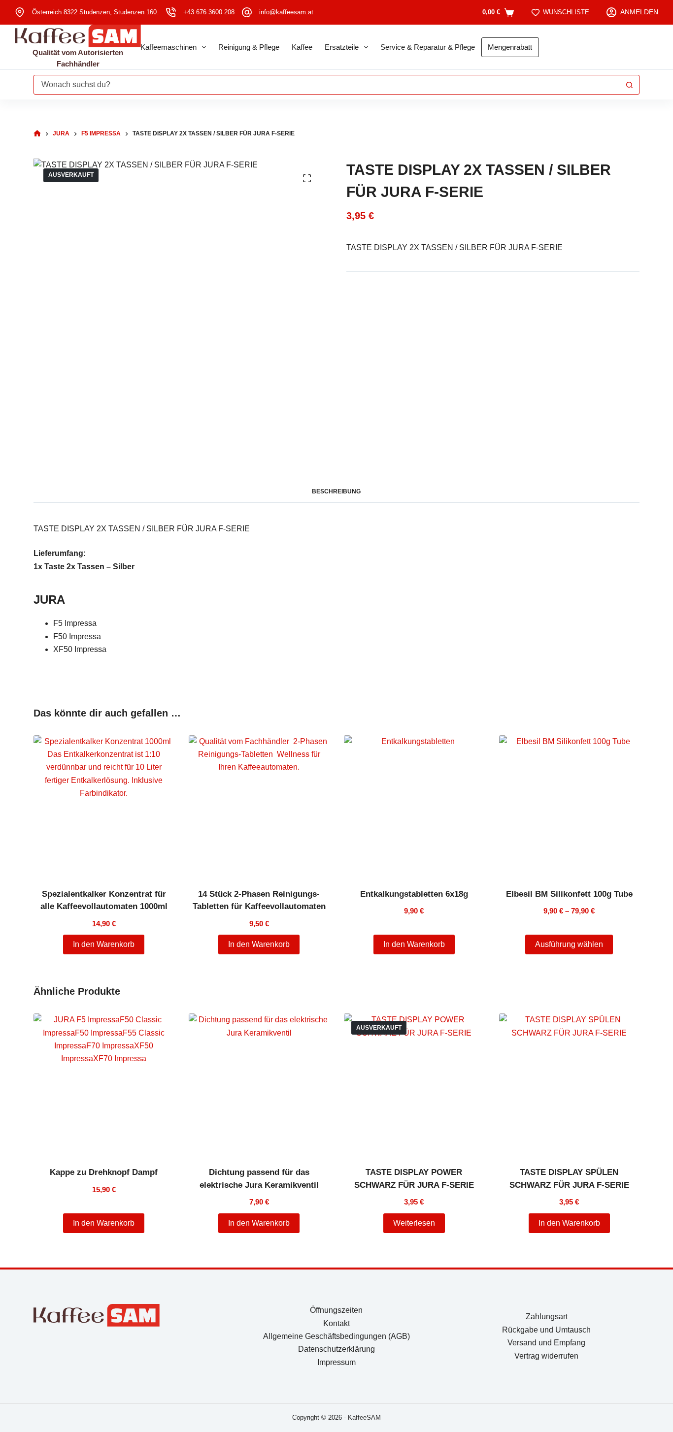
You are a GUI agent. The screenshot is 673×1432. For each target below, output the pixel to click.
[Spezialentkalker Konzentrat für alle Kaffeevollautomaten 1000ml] (104, 805)
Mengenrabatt (510, 47)
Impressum (336, 1362)
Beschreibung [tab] (336, 491)
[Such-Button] (629, 84)
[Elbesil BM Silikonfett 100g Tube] (569, 805)
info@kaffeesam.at (286, 12)
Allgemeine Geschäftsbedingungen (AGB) (336, 1336)
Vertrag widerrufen (546, 1356)
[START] (37, 133)
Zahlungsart (547, 1316)
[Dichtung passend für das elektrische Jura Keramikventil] (259, 1083)
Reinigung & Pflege (248, 47)
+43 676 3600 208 (209, 12)
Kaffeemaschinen (168, 47)
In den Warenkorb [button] (104, 944)
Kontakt (336, 1323)
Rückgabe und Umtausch (546, 1330)
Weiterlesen (414, 1223)
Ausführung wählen (569, 944)
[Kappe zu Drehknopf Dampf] (104, 1083)
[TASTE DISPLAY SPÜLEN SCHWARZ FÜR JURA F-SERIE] (569, 1083)
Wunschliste (566, 12)
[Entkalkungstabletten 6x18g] (414, 805)
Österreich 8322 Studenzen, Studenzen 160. (95, 12)
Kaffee (302, 47)
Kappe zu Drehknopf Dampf (104, 1172)
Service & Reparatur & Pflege (427, 47)
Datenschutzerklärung (336, 1349)
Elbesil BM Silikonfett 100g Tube (569, 894)
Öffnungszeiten (336, 1310)
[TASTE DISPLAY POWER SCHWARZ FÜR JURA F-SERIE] (414, 1083)
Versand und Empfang (546, 1342)
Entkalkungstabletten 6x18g (414, 894)
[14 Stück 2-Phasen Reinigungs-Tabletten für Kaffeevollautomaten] (259, 805)
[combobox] (327, 85)
